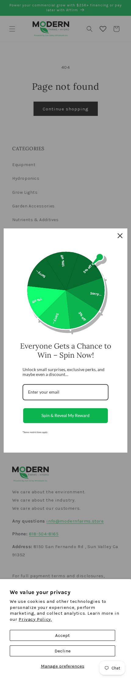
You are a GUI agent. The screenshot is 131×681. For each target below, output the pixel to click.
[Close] (120, 235)
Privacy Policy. (35, 619)
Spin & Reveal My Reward (65, 415)
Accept (62, 635)
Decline (63, 651)
